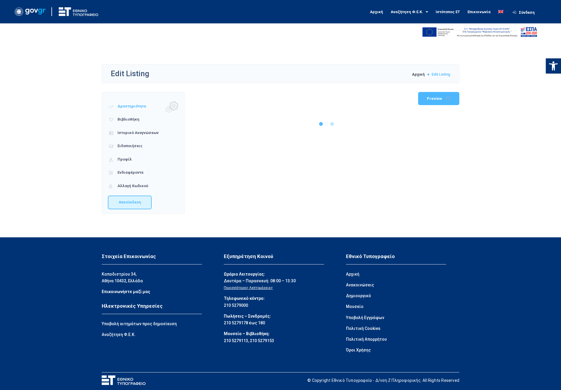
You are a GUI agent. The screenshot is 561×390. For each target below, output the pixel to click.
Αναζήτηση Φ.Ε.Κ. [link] (407, 12)
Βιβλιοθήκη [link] (128, 119)
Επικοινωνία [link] (479, 12)
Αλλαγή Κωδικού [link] (132, 186)
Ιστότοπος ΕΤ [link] (448, 12)
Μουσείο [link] (354, 306)
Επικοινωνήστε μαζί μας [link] (126, 291)
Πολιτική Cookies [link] (363, 328)
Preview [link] (435, 98)
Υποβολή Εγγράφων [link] (365, 317)
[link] (553, 66)
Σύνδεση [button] (527, 12)
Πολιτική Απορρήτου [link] (366, 339)
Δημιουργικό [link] (358, 295)
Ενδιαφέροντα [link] (130, 172)
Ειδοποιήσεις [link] (130, 146)
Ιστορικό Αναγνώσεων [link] (138, 132)
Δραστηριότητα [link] (131, 106)
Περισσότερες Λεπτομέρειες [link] (248, 288)
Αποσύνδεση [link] (130, 202)
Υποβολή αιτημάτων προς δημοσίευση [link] (139, 323)
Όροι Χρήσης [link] (358, 350)
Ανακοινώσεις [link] (360, 285)
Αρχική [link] (376, 12)
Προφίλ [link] (124, 159)
